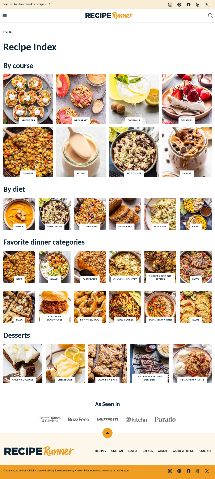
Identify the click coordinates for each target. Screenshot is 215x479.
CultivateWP (122, 471)
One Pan (117, 451)
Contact (205, 451)
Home (7, 31)
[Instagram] (170, 4)
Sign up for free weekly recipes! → (26, 4)
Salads (148, 451)
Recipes (100, 451)
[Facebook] (188, 4)
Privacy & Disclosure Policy (60, 471)
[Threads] (197, 4)
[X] (207, 4)
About (163, 451)
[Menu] (4, 15)
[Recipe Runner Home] (109, 15)
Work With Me (183, 451)
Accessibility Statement (89, 471)
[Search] (210, 15)
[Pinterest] (179, 4)
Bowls (133, 451)
